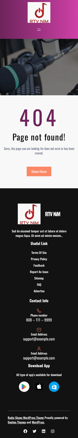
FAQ (39, 284)
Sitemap (39, 278)
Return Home (39, 171)
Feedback (39, 265)
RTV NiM (52, 214)
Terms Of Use (39, 252)
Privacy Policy (39, 259)
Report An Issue (39, 271)
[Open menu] (39, 29)
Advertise (39, 291)
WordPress (38, 422)
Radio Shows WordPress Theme (26, 417)
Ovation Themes (17, 422)
